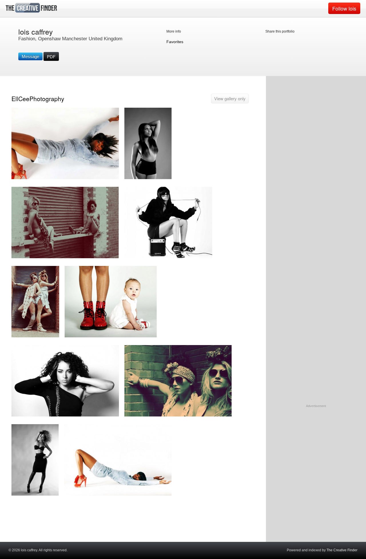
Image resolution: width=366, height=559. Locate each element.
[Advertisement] (316, 444)
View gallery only (230, 98)
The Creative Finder (342, 550)
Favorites (174, 41)
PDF (51, 56)
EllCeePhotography (37, 98)
